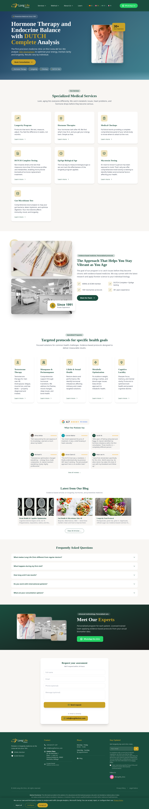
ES (92, 6)
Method (54, 6)
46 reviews (83, 422)
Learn (80, 6)
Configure (30, 805)
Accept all (42, 805)
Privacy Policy (121, 788)
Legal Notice (133, 788)
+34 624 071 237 (52, 745)
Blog (80, 758)
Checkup (45, 69)
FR (110, 6)
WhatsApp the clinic (92, 639)
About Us (67, 6)
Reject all (19, 805)
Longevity (34, 69)
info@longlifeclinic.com (75, 718)
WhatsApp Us (130, 6)
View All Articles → (74, 531)
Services (41, 6)
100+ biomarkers (27, 51)
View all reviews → (74, 472)
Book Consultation (22, 62)
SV (104, 6)
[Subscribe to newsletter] (136, 749)
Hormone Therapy (20, 69)
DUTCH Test (56, 69)
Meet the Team (86, 298)
